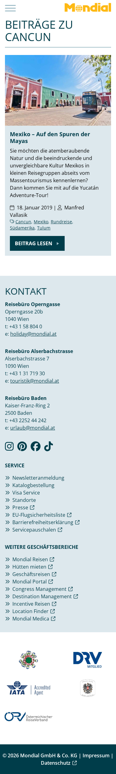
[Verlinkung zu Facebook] (36, 448)
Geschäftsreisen (31, 574)
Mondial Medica (30, 618)
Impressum (96, 755)
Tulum (43, 228)
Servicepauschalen (34, 529)
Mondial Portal (29, 581)
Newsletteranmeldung (38, 477)
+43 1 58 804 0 (25, 326)
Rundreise (61, 222)
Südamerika (22, 228)
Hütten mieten (29, 566)
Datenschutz (56, 762)
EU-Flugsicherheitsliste (38, 514)
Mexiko (41, 222)
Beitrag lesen (34, 243)
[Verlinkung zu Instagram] (9, 448)
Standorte (24, 500)
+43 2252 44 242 (27, 420)
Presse (20, 507)
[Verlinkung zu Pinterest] (22, 448)
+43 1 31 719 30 (27, 373)
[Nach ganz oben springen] (105, 754)
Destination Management (42, 596)
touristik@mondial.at (34, 380)
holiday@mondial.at (33, 333)
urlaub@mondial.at (32, 427)
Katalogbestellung (33, 485)
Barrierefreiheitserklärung (42, 522)
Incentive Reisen (31, 603)
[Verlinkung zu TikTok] (48, 448)
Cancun (23, 222)
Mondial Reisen (30, 559)
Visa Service (26, 492)
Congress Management (39, 589)
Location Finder (30, 611)
